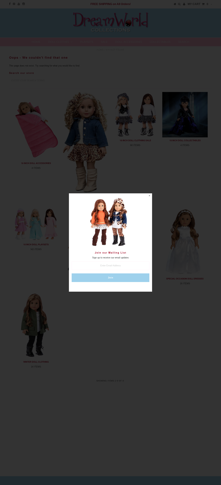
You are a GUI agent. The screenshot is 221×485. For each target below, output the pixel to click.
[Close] (149, 196)
